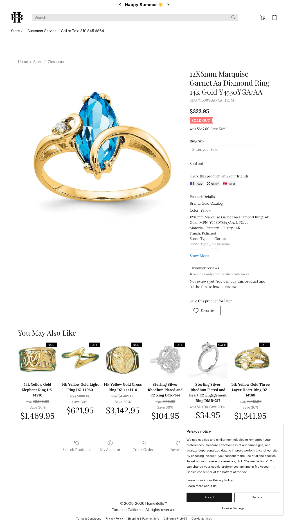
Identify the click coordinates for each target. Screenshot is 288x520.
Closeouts (56, 61)
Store (16, 31)
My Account (110, 449)
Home (23, 61)
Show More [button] (199, 255)
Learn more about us (201, 486)
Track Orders (144, 449)
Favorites (177, 449)
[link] (233, 506)
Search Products (76, 449)
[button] (17, 17)
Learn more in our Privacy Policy (210, 480)
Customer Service (41, 31)
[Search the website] (233, 17)
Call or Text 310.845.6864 (82, 31)
